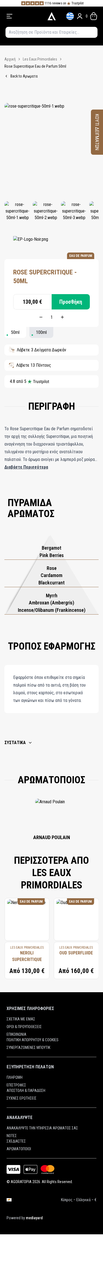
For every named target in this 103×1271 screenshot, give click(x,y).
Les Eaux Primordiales (40, 59)
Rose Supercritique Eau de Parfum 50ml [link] (35, 66)
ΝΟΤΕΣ (12, 1136)
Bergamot (51, 548)
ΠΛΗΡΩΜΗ (15, 1077)
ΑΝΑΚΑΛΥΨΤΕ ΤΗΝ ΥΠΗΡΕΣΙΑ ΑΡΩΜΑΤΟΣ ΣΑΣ (42, 1128)
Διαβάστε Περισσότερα (26, 467)
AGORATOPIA (21, 1182)
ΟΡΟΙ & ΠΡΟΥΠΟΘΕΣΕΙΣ (24, 1027)
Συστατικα (15, 742)
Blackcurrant (51, 583)
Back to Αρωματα (24, 76)
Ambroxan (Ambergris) (51, 603)
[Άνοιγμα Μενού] (23, 16)
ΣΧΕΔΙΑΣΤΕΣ (16, 1141)
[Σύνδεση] (79, 16)
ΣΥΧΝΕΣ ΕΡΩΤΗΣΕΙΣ (22, 1098)
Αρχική (10, 59)
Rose (52, 568)
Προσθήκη (70, 302)
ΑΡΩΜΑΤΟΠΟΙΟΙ (19, 1149)
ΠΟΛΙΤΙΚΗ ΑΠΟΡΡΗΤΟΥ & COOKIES (33, 1040)
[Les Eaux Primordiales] (30, 244)
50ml (15, 332)
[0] (94, 16)
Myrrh (51, 595)
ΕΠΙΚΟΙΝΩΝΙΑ (16, 1034)
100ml (41, 332)
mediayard (34, 1218)
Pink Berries (52, 555)
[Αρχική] (51, 16)
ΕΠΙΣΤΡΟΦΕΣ (16, 1085)
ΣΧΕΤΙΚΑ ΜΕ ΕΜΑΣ (21, 1019)
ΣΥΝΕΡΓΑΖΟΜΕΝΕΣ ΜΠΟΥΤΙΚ (28, 1047)
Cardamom (51, 575)
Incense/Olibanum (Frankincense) (51, 610)
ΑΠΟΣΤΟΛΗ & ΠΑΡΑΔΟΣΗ (26, 1090)
